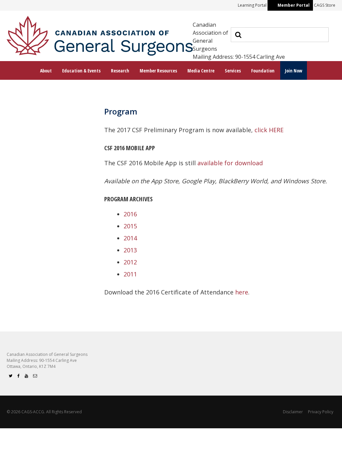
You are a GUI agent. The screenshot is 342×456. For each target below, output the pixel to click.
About (46, 70)
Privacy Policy (320, 412)
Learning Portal (252, 5)
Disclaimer (293, 412)
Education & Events (81, 70)
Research (120, 70)
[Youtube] (26, 376)
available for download (230, 163)
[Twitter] (10, 376)
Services (233, 70)
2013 (130, 250)
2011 (130, 274)
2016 (130, 214)
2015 (130, 226)
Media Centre (200, 70)
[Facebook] (18, 376)
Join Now (293, 70)
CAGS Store (324, 5)
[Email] (35, 376)
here (241, 292)
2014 (130, 238)
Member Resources (158, 70)
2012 (130, 262)
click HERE (269, 130)
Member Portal (294, 5)
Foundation (263, 70)
